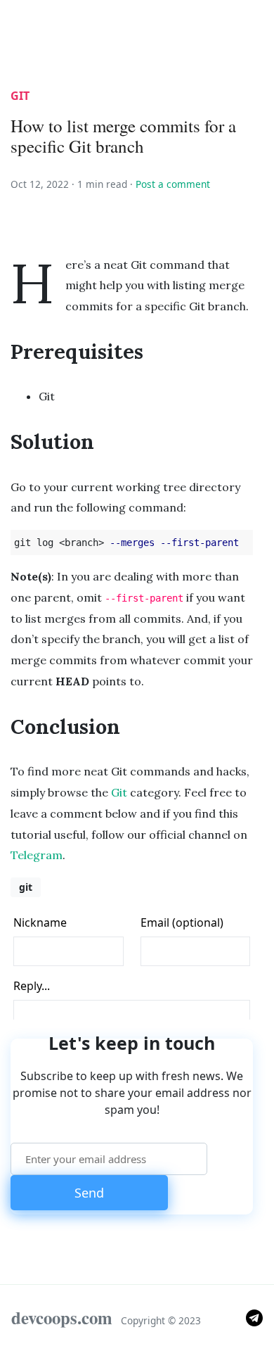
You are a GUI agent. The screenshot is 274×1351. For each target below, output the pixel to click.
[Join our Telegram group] (254, 1317)
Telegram (37, 855)
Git (119, 792)
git (20, 95)
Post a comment (173, 184)
